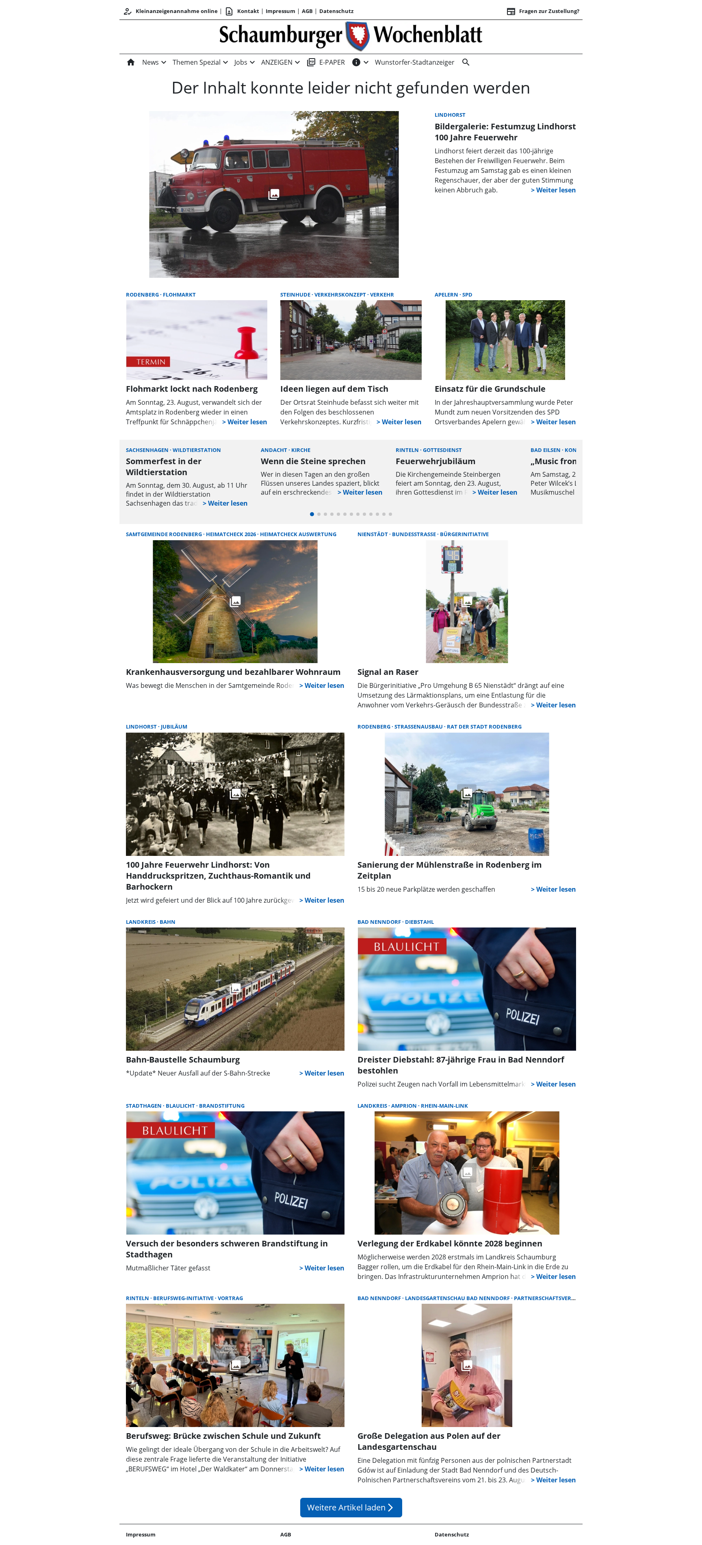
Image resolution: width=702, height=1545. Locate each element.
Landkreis (141, 921)
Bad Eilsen (546, 450)
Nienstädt (373, 534)
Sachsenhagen (148, 450)
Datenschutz (336, 11)
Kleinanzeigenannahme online (170, 11)
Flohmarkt (179, 294)
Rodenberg (143, 294)
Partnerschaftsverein (547, 1298)
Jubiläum (174, 726)
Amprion (404, 1105)
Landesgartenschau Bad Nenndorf (458, 1298)
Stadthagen (144, 1105)
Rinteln (408, 450)
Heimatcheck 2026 (231, 534)
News (150, 62)
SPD (467, 294)
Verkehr (382, 294)
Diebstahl (419, 921)
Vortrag (230, 1298)
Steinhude (296, 294)
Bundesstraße (414, 534)
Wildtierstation (197, 450)
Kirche (300, 450)
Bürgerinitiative (464, 534)
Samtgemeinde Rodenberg (164, 534)
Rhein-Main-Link (444, 1105)
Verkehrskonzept (340, 294)
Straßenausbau (419, 726)
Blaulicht (181, 1105)
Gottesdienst (442, 450)
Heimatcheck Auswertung (298, 534)
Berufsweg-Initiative (184, 1298)
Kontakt (241, 11)
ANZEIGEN (276, 62)
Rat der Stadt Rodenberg (484, 726)
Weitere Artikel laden (351, 1507)
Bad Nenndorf (380, 921)
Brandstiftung (222, 1105)
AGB (307, 11)
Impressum (280, 11)
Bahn (168, 921)
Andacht (274, 450)
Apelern (447, 294)
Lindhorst (450, 114)
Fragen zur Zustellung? (542, 11)
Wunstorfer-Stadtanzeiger (415, 62)
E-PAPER (325, 62)
